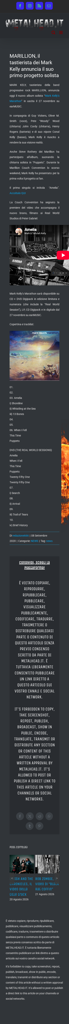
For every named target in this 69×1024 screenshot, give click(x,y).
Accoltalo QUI (18, 193)
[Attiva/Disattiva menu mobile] (61, 32)
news (49, 540)
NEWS (34, 540)
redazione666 (20, 535)
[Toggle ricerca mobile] (53, 32)
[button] (12, 883)
